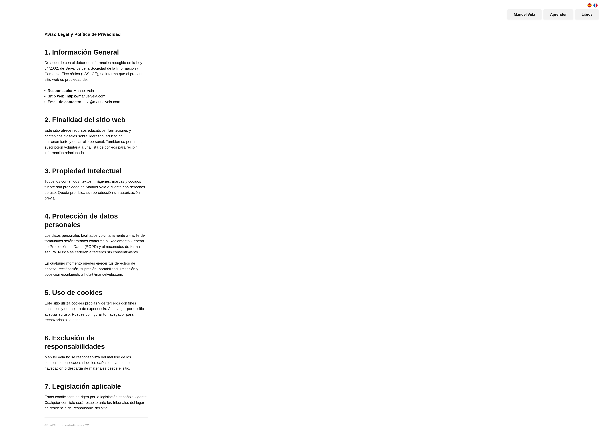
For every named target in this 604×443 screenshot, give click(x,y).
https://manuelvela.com (86, 96)
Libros (587, 14)
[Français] (595, 5)
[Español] (589, 5)
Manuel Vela (524, 14)
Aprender (558, 14)
